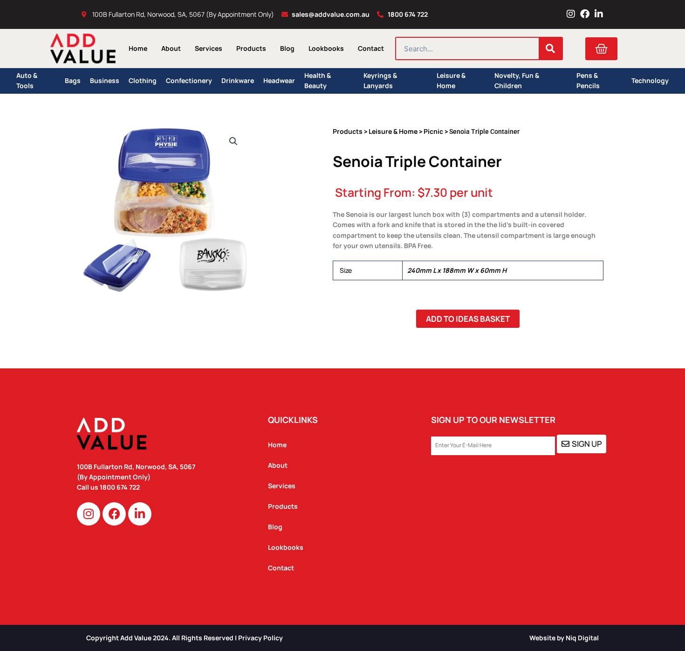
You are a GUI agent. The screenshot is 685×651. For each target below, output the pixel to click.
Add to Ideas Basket (468, 318)
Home (138, 48)
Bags (73, 80)
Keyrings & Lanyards (380, 81)
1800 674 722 (120, 487)
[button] (233, 141)
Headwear (279, 80)
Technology (650, 80)
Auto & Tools (26, 81)
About (171, 48)
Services (208, 48)
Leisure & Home (451, 81)
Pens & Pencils (588, 81)
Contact (371, 48)
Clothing (143, 80)
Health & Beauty (317, 81)
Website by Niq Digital (564, 637)
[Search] (550, 48)
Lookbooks (326, 48)
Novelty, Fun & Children (516, 81)
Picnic (433, 131)
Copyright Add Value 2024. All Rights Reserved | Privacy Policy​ (184, 637)
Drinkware (237, 80)
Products (251, 48)
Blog (287, 48)
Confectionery (189, 80)
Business (104, 80)
